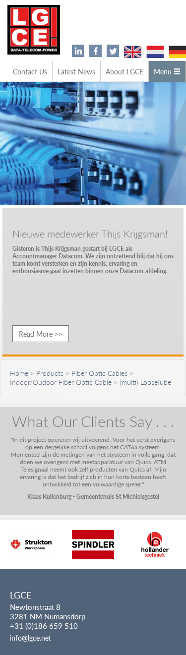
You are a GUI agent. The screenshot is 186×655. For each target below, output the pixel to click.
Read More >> (40, 334)
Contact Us (30, 71)
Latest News (76, 71)
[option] (31, 544)
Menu (164, 71)
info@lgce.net (30, 638)
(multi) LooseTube (145, 382)
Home (19, 373)
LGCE (20, 595)
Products (49, 373)
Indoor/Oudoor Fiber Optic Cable (61, 382)
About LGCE (124, 71)
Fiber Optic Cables (99, 373)
